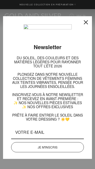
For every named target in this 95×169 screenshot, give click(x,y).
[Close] (86, 22)
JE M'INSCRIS (47, 143)
